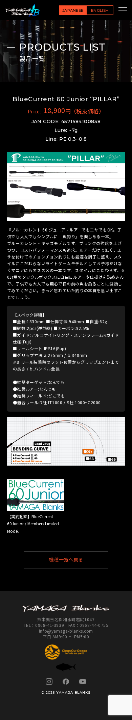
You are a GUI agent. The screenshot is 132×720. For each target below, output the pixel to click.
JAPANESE (73, 10)
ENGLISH (100, 10)
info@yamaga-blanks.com (66, 631)
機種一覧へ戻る (66, 560)
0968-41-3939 (49, 625)
